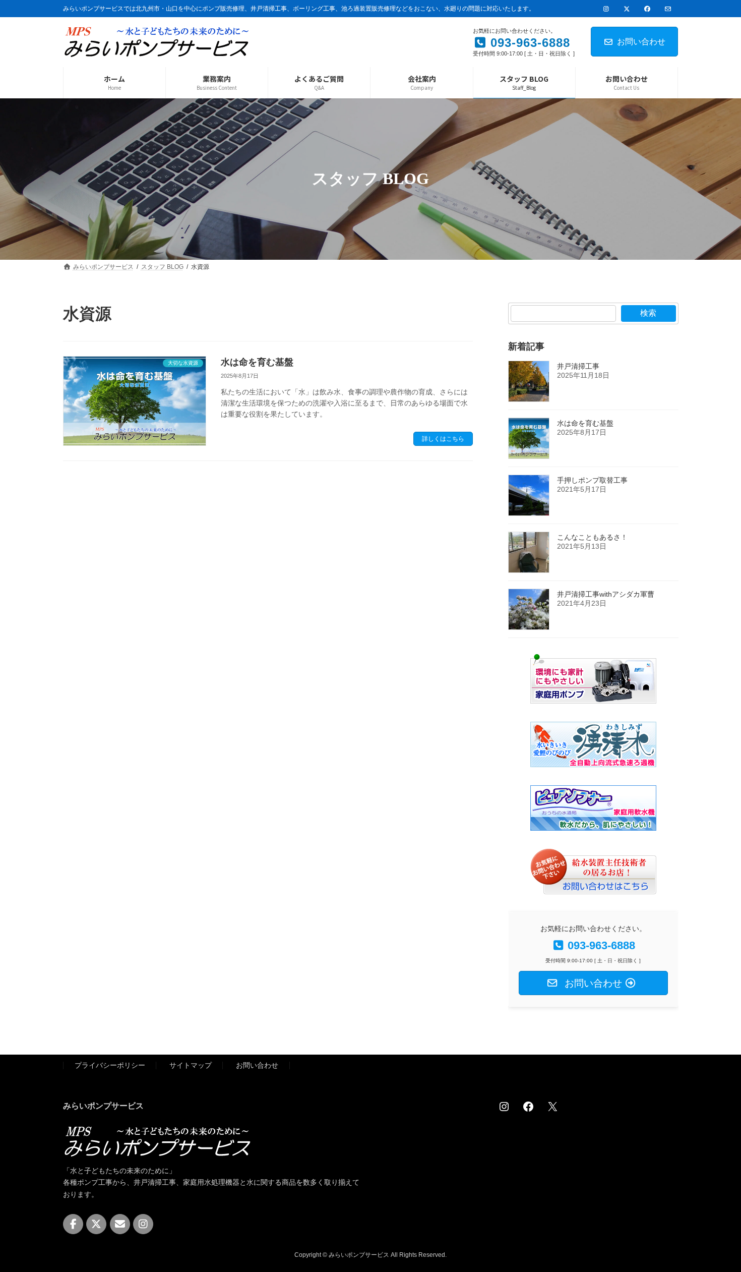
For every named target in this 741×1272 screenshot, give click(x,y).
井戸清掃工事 (578, 366)
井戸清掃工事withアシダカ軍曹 (605, 594)
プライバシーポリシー (110, 1065)
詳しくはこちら (443, 438)
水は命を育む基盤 (257, 362)
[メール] (120, 1224)
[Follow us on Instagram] (143, 1224)
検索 (648, 313)
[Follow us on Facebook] (73, 1224)
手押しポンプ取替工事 (592, 480)
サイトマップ (190, 1065)
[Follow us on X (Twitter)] (96, 1224)
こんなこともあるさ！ (592, 537)
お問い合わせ (641, 41)
